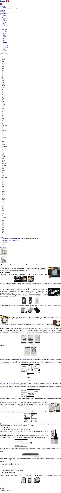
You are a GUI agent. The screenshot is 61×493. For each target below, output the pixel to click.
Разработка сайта (2, 491)
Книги (11, 12)
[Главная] (2, 238)
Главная (4, 238)
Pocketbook (4, 33)
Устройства (4, 51)
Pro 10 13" (4, 39)
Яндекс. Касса (5, 20)
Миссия (4, 23)
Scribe (5, 32)
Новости (6, 12)
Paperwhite (6, 31)
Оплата (4, 19)
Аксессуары (4, 52)
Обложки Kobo (5, 48)
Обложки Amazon (5, 42)
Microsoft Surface (4, 34)
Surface (4, 41)
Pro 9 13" (4, 40)
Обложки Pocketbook (5, 47)
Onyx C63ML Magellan (5, 324)
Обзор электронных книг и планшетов (15, 238)
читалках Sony (6, 383)
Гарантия (4, 21)
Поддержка (4, 22)
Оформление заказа (5, 18)
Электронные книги (4, 29)
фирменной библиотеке (12, 412)
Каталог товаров (3, 12)
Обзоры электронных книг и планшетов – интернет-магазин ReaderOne (10, 240)
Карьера (4, 24)
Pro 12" (4, 38)
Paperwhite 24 (6, 45)
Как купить (14, 12)
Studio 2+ (4, 35)
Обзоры (9, 12)
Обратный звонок (2, 6)
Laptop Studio (4, 36)
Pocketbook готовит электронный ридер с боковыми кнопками (37, 295)
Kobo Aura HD (33, 344)
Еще (8, 53)
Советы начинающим (5, 242)
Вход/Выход (4, 7)
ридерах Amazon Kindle (5, 430)
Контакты (5, 13)
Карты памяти (5, 50)
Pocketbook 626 (40, 269)
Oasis (5, 46)
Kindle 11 (6, 43)
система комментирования (4, 486)
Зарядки (4, 49)
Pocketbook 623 (14, 284)
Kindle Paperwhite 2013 (22, 344)
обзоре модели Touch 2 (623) (21, 359)
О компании (17, 12)
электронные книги (40, 245)
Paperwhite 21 (6, 44)
